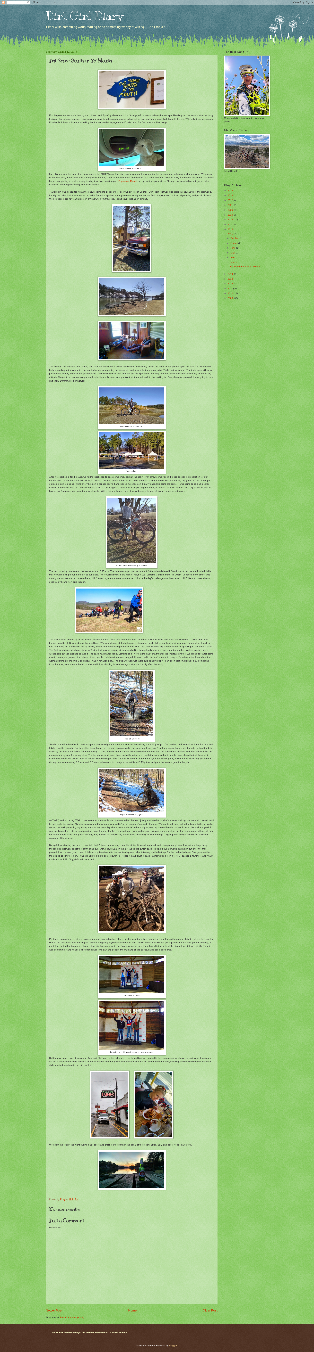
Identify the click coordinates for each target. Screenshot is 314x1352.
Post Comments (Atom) (72, 1317)
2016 (231, 229)
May (233, 253)
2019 (231, 215)
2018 (231, 219)
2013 (231, 279)
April (233, 257)
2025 (231, 190)
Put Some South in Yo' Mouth (245, 266)
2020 (231, 210)
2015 (231, 234)
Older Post (210, 1310)
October (234, 238)
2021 (231, 205)
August (234, 243)
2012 (231, 283)
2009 (231, 298)
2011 (230, 288)
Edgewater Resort (127, 181)
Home (132, 1310)
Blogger (173, 1345)
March (234, 262)
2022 (231, 200)
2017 (231, 224)
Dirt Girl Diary (84, 16)
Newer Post (54, 1310)
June (233, 248)
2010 (231, 293)
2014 (231, 274)
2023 (231, 195)
